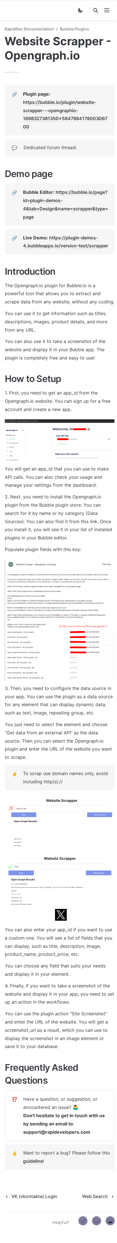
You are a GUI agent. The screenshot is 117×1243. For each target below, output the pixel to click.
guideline (33, 1161)
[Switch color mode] (80, 10)
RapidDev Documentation (29, 28)
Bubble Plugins (74, 28)
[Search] (95, 10)
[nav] (106, 10)
